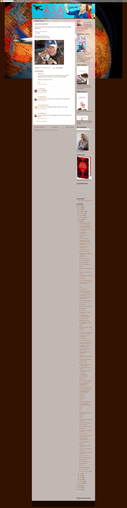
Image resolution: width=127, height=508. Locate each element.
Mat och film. (82, 310)
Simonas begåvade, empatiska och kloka (84, 316)
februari (81, 481)
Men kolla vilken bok (84, 461)
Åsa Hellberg (41, 96)
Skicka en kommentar (41, 121)
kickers (67, 504)
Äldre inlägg (69, 127)
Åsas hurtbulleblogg (83, 262)
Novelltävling (82, 397)
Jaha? (80, 287)
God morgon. (82, 278)
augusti (81, 219)
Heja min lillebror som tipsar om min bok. (85, 276)
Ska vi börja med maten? (85, 300)
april (81, 477)
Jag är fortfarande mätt (84, 340)
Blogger (76, 504)
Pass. (80, 408)
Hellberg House (82, 256)
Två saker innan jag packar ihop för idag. (85, 283)
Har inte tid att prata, (84, 238)
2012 (79, 209)
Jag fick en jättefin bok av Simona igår (85, 298)
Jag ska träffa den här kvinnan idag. (84, 349)
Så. (80, 270)
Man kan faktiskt (83, 433)
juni (80, 473)
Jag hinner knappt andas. (85, 387)
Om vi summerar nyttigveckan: (83, 233)
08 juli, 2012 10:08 (42, 118)
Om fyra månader (83, 469)
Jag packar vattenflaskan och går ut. (85, 413)
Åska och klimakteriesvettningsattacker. (85, 356)
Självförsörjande (83, 459)
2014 (79, 205)
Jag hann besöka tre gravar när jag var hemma (85, 343)
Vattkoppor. (81, 443)
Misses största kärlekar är (85, 401)
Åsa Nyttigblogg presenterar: (86, 268)
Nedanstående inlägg (84, 467)
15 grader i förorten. (84, 318)
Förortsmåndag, (83, 463)
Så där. (81, 325)
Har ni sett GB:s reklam (84, 260)
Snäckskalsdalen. (42, 105)
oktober (81, 215)
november (82, 213)
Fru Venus (40, 88)
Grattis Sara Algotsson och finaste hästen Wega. (85, 226)
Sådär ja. (81, 417)
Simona (40, 73)
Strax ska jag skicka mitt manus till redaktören (84, 292)
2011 (79, 485)
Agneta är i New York (84, 455)
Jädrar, (80, 399)
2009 (79, 489)
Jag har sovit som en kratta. (85, 471)
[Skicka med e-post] (56, 68)
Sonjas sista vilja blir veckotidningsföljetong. (85, 404)
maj (81, 475)
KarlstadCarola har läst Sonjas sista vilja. (84, 346)
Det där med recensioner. (85, 426)
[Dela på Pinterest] (62, 68)
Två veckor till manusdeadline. (83, 374)
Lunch (80, 266)
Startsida (55, 127)
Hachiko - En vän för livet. (41, 31)
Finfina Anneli (82, 428)
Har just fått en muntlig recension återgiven (84, 223)
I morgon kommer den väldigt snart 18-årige (84, 241)
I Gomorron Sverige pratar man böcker (85, 295)
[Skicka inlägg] (54, 67)
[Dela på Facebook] (60, 68)
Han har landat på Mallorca (85, 306)
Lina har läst (82, 450)
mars (81, 479)
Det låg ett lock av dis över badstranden (85, 244)
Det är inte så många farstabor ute (84, 247)
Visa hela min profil (81, 30)
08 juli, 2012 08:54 (42, 108)
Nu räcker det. (82, 304)
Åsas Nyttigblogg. (83, 289)
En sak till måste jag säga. (85, 280)
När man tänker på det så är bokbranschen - (85, 436)
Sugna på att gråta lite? (84, 422)
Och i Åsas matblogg (84, 264)
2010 (79, 487)
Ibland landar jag (83, 362)
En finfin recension (83, 338)
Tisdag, (81, 406)
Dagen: (81, 415)
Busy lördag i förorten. (84, 249)
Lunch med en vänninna (84, 258)
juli (80, 221)
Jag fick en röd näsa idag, (85, 448)
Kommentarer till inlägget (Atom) (50, 130)
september (82, 217)
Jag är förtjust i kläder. (84, 320)
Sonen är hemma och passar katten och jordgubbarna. (84, 384)
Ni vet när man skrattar (84, 457)
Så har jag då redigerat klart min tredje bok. (85, 229)
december (82, 211)
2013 (79, 207)
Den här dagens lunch (84, 302)
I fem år (81, 330)
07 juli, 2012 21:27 (42, 100)
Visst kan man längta (84, 441)
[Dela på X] (59, 68)
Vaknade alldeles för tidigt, (85, 389)
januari (81, 483)
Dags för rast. (82, 394)
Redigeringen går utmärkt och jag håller (85, 323)
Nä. (80, 285)
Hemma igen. (82, 378)
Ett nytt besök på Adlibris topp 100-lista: (85, 360)
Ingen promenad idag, (84, 251)
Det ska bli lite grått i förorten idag (84, 439)
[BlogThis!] (58, 68)
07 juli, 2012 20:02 (42, 84)
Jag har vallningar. (83, 376)
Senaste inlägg (39, 127)
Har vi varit (81, 396)
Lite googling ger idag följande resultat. (84, 391)
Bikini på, (81, 465)
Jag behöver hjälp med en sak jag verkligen (85, 365)
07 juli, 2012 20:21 (42, 92)
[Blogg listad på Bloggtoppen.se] (84, 200)
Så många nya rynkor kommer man (84, 336)
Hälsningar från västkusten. (85, 380)
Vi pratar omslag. (83, 424)
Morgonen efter (82, 308)
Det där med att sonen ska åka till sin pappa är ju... (85, 333)
